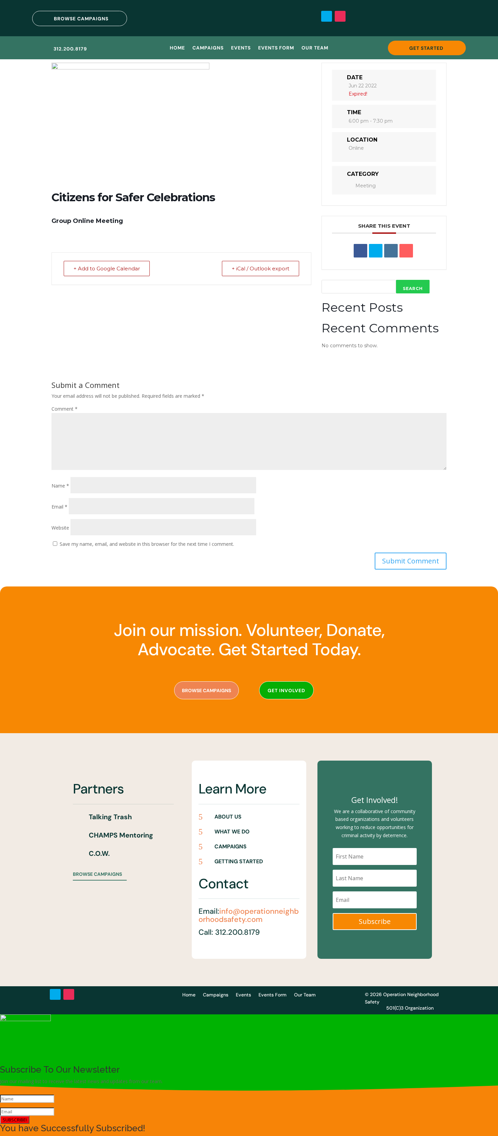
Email (59, 506)
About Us (228, 816)
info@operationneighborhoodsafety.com (249, 915)
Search (413, 288)
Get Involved (286, 690)
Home (177, 48)
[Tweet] (375, 250)
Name (60, 485)
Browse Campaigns (81, 19)
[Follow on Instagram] (340, 16)
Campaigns (208, 48)
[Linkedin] (391, 250)
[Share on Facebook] (360, 250)
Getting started (238, 861)
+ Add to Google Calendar (107, 268)
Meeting (365, 186)
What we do (232, 831)
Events (241, 48)
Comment (64, 409)
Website (60, 527)
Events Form (276, 48)
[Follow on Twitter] (326, 16)
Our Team (315, 48)
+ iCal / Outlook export (260, 268)
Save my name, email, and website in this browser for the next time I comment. (147, 544)
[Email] (406, 250)
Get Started (426, 48)
